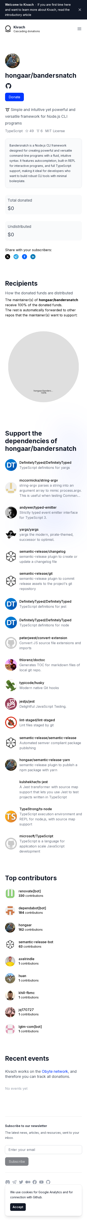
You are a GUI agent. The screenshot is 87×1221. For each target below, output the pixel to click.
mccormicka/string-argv (38, 480)
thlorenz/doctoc (32, 660)
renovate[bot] (30, 891)
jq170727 (26, 1010)
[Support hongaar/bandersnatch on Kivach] (24, 256)
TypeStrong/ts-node (35, 809)
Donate (14, 97)
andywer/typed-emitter (38, 507)
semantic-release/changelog (42, 551)
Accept (18, 1207)
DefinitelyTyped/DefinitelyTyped (45, 462)
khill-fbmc (27, 993)
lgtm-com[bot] (30, 1026)
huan (22, 976)
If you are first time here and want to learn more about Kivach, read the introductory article (38, 10)
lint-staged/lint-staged (37, 720)
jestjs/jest (27, 701)
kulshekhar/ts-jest (33, 782)
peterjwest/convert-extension (43, 638)
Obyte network (55, 1071)
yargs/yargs (28, 529)
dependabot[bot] (32, 908)
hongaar (25, 925)
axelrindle (26, 959)
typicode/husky (31, 683)
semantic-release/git (36, 573)
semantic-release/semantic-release (47, 738)
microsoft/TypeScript (36, 836)
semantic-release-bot (36, 942)
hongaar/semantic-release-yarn (44, 760)
